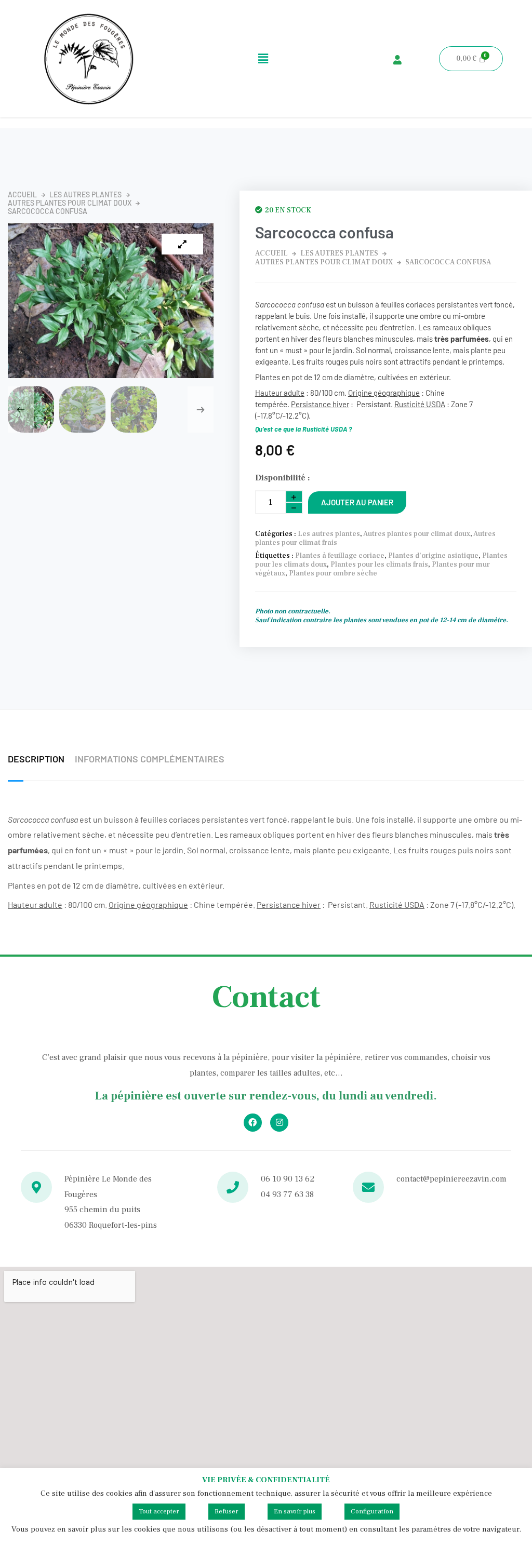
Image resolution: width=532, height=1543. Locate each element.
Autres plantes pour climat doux (69, 203)
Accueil (22, 195)
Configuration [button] (372, 1511)
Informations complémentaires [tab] (149, 758)
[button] (263, 59)
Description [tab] (36, 758)
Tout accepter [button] (159, 1511)
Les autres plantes (85, 195)
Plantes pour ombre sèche (333, 573)
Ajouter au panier (357, 502)
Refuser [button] (226, 1511)
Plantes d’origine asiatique (433, 555)
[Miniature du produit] (182, 244)
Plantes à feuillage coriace (339, 555)
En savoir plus (294, 1511)
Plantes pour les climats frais (379, 564)
